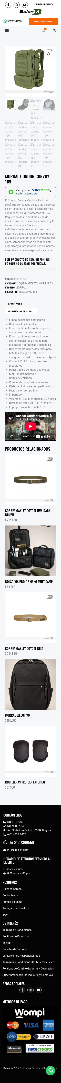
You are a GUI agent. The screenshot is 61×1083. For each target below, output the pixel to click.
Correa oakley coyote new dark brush (27, 512)
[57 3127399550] (5, 21)
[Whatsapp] (50, 1070)
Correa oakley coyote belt (24, 648)
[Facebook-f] (8, 5)
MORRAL (20, 287)
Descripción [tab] (15, 304)
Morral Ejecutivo (17, 715)
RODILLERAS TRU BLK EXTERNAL (25, 782)
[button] (7, 30)
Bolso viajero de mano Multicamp (29, 581)
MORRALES (46, 283)
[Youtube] (25, 5)
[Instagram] (17, 5)
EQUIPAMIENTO (28, 283)
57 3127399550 (14, 21)
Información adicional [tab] (21, 311)
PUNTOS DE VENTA (44, 4)
